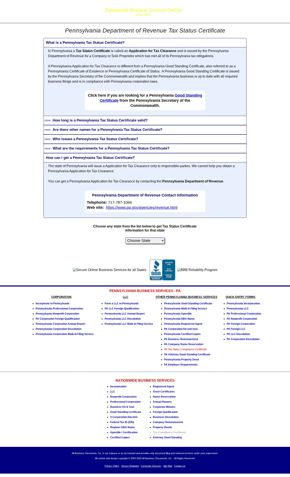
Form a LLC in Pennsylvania (121, 303)
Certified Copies (120, 437)
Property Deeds (162, 427)
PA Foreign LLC (236, 328)
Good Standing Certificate (125, 412)
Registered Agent (163, 386)
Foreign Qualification (165, 412)
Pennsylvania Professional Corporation (59, 308)
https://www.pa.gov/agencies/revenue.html (141, 207)
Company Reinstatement (168, 422)
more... (48, 120)
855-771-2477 (206, 8)
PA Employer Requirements (181, 364)
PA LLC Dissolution (238, 334)
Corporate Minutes (164, 406)
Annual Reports (162, 401)
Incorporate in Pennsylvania (52, 303)
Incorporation (118, 386)
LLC (112, 391)
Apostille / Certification (124, 432)
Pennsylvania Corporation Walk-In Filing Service (65, 334)
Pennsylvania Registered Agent (183, 323)
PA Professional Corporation (244, 313)
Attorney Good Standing (167, 437)
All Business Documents (75, 11)
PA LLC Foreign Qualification (122, 308)
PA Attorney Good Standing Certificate (187, 354)
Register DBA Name (122, 427)
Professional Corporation (125, 401)
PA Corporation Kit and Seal (181, 328)
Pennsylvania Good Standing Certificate (188, 303)
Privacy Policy (112, 466)
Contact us (179, 466)
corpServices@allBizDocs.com (206, 14)
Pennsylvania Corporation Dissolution (58, 328)
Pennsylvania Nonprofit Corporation (57, 313)
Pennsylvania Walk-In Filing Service (185, 308)
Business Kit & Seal (122, 406)
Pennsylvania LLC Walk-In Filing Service (129, 323)
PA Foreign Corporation (241, 323)
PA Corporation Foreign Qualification (58, 318)
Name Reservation (164, 396)
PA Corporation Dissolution (243, 339)
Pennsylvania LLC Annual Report (125, 313)
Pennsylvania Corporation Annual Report (60, 323)
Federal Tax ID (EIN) (122, 422)
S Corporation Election (123, 417)
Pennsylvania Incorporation (243, 303)
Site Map (167, 466)
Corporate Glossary (151, 466)
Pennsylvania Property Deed (181, 359)
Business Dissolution (166, 417)
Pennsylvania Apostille (178, 313)
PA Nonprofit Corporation (242, 318)
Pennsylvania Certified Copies (182, 334)
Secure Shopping (130, 466)
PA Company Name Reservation (183, 344)
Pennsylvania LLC (238, 308)
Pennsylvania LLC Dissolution (123, 318)
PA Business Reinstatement (181, 339)
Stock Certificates (164, 391)
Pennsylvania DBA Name (179, 318)
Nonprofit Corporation (123, 396)
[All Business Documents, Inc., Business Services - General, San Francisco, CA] (162, 279)
